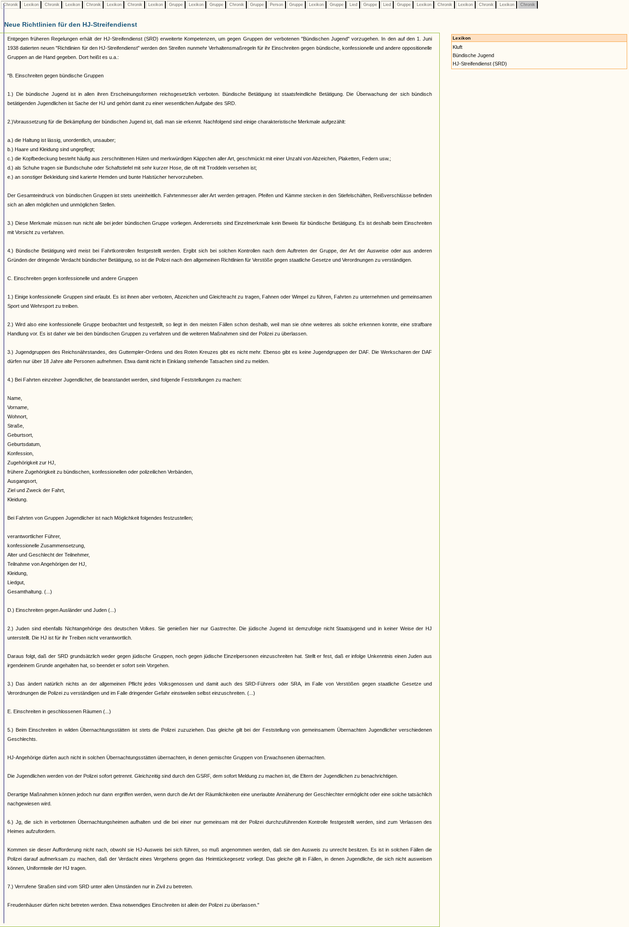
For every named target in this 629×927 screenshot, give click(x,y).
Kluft (457, 47)
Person (276, 4)
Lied (353, 4)
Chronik (10, 4)
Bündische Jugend (473, 55)
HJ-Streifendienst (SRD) (480, 63)
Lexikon (31, 4)
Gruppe (176, 4)
